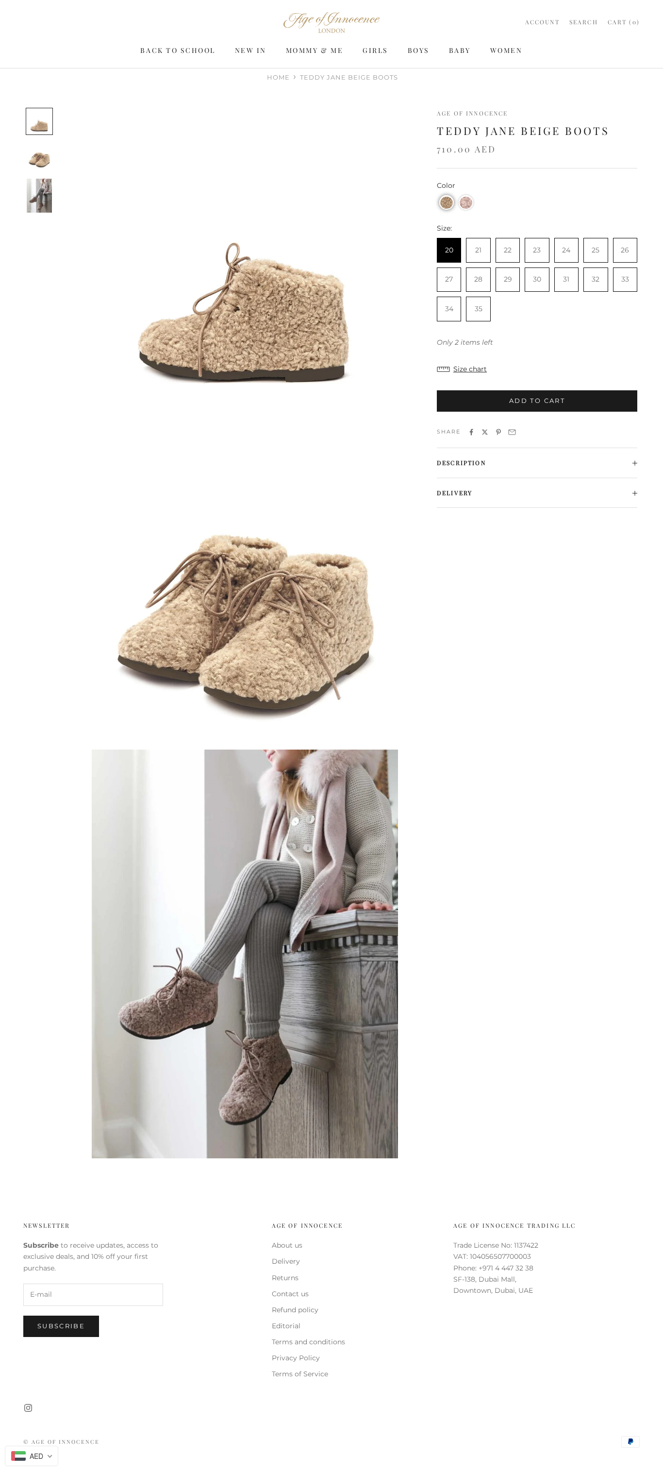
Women (506, 50)
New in (250, 50)
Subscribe (61, 1326)
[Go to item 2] (39, 156)
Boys (419, 50)
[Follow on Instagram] (28, 1408)
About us (287, 1245)
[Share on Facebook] (471, 432)
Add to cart (537, 401)
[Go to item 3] (39, 196)
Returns (285, 1277)
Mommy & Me (314, 50)
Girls (375, 50)
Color (446, 186)
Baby (460, 50)
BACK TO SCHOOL (177, 50)
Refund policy (295, 1309)
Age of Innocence (472, 113)
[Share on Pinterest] (498, 432)
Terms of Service (300, 1374)
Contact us (290, 1293)
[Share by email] (512, 432)
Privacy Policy (296, 1358)
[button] (446, 203)
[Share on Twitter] (485, 432)
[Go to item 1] (39, 121)
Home (278, 77)
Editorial (286, 1325)
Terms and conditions (308, 1341)
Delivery (286, 1261)
